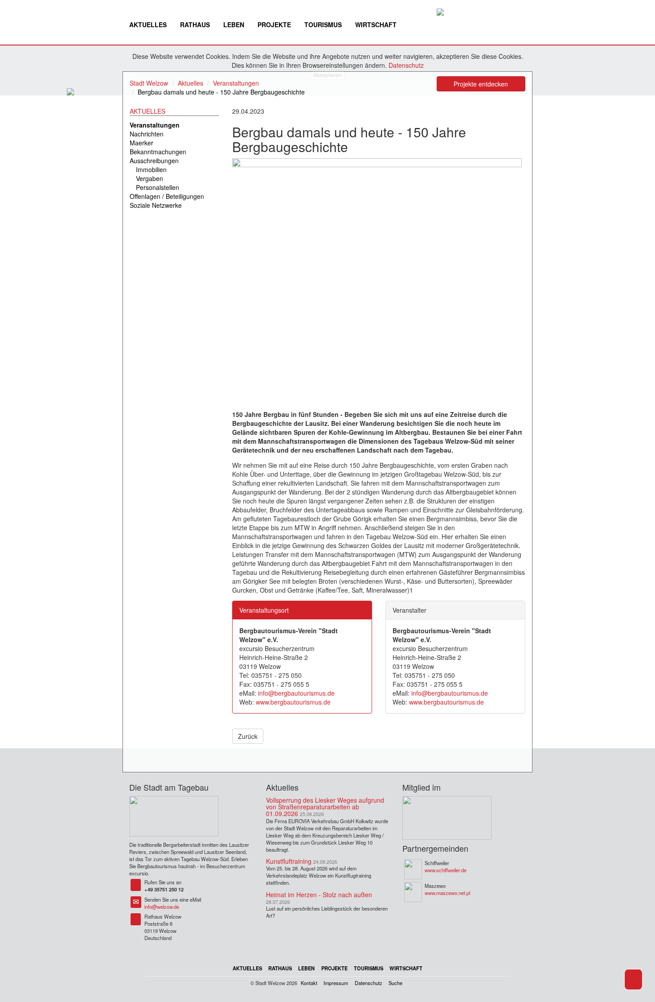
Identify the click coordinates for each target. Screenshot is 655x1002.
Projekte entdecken (481, 83)
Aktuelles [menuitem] (148, 24)
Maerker (141, 142)
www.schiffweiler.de (446, 870)
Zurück (248, 736)
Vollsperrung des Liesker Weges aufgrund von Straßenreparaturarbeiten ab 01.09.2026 (325, 807)
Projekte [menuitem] (274, 24)
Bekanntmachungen (158, 151)
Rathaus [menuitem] (195, 24)
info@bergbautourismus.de (296, 693)
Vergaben (149, 178)
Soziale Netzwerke (156, 205)
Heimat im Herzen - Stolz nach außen (319, 894)
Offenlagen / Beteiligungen (167, 196)
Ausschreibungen (154, 160)
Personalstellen (157, 187)
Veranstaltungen (236, 82)
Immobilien (151, 169)
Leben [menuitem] (233, 24)
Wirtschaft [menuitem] (376, 24)
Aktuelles (190, 82)
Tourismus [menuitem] (323, 24)
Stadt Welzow (149, 82)
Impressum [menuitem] (335, 982)
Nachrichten (147, 133)
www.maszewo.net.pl (447, 892)
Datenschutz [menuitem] (368, 982)
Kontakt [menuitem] (309, 982)
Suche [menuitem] (395, 982)
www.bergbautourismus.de (293, 701)
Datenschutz (406, 65)
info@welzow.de (161, 906)
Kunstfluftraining (288, 861)
